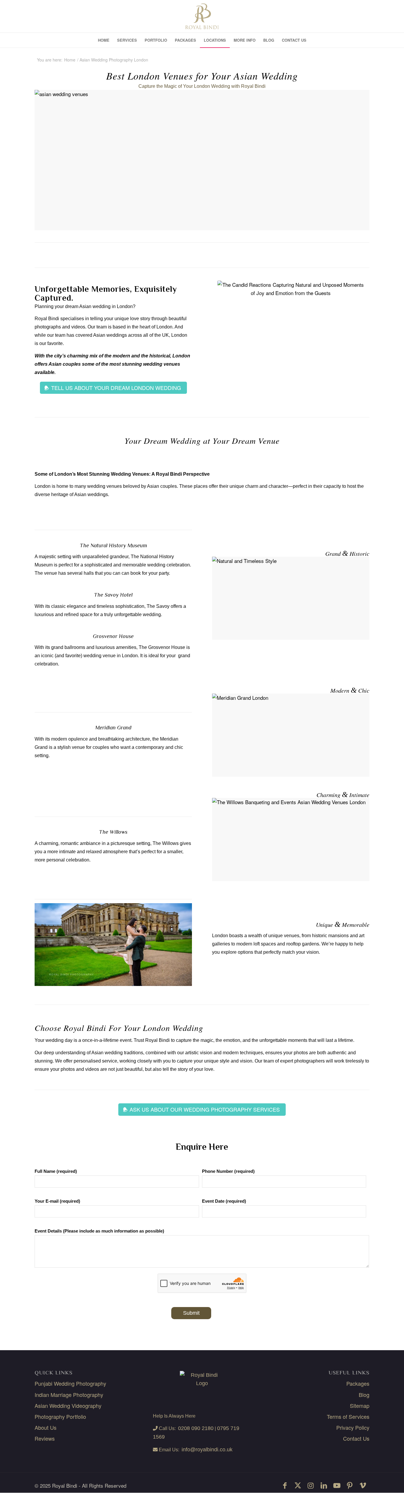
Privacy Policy (352, 1427)
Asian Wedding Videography (68, 1405)
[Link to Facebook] (284, 1485)
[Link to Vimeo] (362, 1485)
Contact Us (356, 1438)
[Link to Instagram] (310, 1485)
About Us (45, 1427)
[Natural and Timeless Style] (290, 598)
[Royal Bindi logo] (202, 16)
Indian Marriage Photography (69, 1394)
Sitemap (359, 1405)
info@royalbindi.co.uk (207, 1449)
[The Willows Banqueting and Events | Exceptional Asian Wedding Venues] (202, 160)
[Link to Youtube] (336, 1485)
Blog (364, 1394)
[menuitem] (103, 40)
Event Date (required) (224, 1201)
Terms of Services (348, 1416)
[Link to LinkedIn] (323, 1485)
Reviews (45, 1438)
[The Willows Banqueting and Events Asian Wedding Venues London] (290, 839)
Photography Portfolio (60, 1416)
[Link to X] (297, 1485)
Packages (357, 1383)
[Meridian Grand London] (290, 735)
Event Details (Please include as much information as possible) (99, 1231)
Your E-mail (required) (57, 1201)
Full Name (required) (56, 1171)
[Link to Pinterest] (349, 1485)
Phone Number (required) (228, 1171)
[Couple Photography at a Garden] (113, 944)
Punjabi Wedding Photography (70, 1383)
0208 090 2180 (196, 1428)
